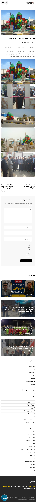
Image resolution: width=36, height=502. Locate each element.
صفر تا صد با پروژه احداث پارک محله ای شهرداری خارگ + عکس (7, 188)
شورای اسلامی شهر (30, 405)
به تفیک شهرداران (30, 381)
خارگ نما (33, 396)
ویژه (34, 470)
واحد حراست (32, 437)
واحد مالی (32, 464)
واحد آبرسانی (32, 426)
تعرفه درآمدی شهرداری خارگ (28, 390)
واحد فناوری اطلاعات (30, 461)
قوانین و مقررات (31, 414)
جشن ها (33, 393)
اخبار (34, 375)
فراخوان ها (32, 408)
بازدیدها (33, 378)
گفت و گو (32, 417)
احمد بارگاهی (32, 372)
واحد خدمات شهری (30, 440)
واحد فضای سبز (31, 458)
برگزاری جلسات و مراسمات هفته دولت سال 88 (29, 187)
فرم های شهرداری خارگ (29, 411)
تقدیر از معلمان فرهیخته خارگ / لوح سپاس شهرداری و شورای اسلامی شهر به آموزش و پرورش (19, 348)
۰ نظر (23, 42)
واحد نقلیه (32, 467)
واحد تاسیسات (31, 434)
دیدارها (33, 399)
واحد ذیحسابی (31, 446)
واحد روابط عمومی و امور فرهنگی (27, 449)
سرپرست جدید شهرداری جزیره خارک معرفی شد (18, 291)
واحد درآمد (32, 443)
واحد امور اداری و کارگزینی (29, 431)
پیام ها (33, 387)
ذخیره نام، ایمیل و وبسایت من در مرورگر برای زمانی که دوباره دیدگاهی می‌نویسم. (29, 241)
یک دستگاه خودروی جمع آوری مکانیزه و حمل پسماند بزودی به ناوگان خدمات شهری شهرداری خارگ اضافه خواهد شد (18, 309)
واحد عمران (32, 455)
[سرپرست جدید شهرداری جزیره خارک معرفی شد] (18, 288)
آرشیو (33, 369)
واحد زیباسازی (31, 452)
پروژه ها (33, 384)
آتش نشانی (32, 366)
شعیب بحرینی (31, 402)
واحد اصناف (32, 429)
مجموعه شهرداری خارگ (29, 420)
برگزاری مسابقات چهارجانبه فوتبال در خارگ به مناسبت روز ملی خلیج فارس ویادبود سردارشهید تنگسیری (18, 329)
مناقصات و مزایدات (30, 423)
